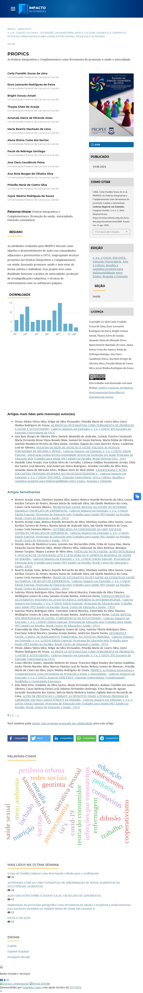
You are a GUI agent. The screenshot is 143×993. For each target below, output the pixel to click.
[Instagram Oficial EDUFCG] (8, 980)
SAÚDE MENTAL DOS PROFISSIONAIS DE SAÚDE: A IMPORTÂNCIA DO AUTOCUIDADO (73, 616)
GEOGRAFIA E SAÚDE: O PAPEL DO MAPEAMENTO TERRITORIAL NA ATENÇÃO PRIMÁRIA (71, 635)
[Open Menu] (13, 8)
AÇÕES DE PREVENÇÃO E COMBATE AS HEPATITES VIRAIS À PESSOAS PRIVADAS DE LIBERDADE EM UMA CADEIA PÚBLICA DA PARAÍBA (71, 698)
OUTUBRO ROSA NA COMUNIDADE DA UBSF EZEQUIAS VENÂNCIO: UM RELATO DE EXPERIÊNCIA (68, 531)
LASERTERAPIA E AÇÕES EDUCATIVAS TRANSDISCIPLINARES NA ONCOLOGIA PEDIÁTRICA (71, 471)
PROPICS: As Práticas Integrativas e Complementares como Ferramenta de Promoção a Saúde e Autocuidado (74, 672)
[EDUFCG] (1, 980)
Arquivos (24, 28)
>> (17, 715)
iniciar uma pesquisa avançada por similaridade (62, 723)
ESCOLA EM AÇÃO (19, 918)
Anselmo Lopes (32, 987)
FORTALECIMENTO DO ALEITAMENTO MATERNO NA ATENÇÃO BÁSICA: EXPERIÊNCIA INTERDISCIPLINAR (72, 597)
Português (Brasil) (18, 957)
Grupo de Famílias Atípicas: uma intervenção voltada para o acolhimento (53, 873)
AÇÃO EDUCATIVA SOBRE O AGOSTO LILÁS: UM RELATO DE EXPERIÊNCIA (54, 895)
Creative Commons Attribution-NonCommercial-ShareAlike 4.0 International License (111, 392)
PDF (97, 144)
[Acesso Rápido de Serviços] (5, 980)
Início (11, 28)
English (12, 946)
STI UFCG (75, 987)
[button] (17, 738)
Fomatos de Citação (107, 231)
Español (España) (18, 951)
